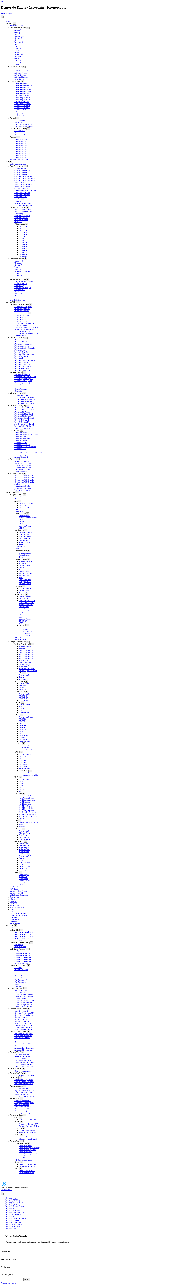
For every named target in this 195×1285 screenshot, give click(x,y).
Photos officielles (20, 83)
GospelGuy (18, 391)
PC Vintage (23, 609)
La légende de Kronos (18, 164)
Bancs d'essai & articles (22, 203)
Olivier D (17, 58)
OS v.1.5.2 (23, 253)
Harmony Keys (24, 538)
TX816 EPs (23, 621)
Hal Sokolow (19, 976)
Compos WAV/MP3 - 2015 (24, 476)
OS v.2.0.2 (23, 248)
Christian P (18, 38)
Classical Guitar (24, 833)
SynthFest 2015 (20, 116)
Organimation (24, 837)
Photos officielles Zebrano (23, 85)
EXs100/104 (23, 696)
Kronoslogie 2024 (20, 139)
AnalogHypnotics (25, 532)
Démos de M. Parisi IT (22, 412)
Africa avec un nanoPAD (23, 1036)
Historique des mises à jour (19, 159)
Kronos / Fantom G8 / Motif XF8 (26, 435)
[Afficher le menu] (2, 15)
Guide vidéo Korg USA (23, 934)
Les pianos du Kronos (22, 490)
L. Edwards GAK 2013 (22, 331)
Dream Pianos (24, 846)
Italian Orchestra (25, 663)
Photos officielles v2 (21, 87)
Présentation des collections (28, 823)
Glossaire (13, 921)
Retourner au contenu (8, 1283)
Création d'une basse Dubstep (29, 1126)
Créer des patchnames (27, 1166)
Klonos (12, 899)
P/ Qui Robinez (20, 75)
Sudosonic (18, 986)
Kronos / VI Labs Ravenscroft (25, 447)
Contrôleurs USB (20, 284)
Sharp (16, 549)
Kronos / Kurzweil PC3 (22, 439)
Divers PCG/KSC (20, 640)
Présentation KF (24, 779)
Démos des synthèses (22, 309)
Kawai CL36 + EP (25, 574)
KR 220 (26, 773)
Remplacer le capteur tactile (24, 1000)
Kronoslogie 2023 (20, 141)
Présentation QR (25, 844)
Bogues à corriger (20, 257)
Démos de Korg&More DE (24, 408)
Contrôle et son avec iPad (23, 1046)
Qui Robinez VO (20, 980)
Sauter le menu (6, 13)
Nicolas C (18, 56)
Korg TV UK (19, 387)
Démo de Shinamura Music (24, 354)
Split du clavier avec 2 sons (24, 1062)
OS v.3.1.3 (23, 226)
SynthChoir (23, 667)
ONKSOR (14, 903)
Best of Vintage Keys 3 (27, 654)
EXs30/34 (22, 721)
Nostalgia (22, 690)
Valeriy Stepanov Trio (22, 471)
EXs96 (21, 785)
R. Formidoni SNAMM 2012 (24, 323)
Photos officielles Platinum (23, 89)
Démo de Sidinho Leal (22, 370)
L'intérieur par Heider (22, 100)
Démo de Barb (19, 350)
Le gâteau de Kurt (20, 114)
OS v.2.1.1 (23, 240)
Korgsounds (23, 879)
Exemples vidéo (24, 741)
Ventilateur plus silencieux (23, 996)
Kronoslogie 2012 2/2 (22, 153)
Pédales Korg (19, 286)
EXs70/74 (22, 729)
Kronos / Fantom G (21, 432)
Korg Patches (19, 509)
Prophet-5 (22, 613)
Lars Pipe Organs (25, 526)
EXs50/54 (22, 756)
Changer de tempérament (28, 1139)
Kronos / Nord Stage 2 (22, 441)
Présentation (18, 945)
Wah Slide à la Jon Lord (27, 1120)
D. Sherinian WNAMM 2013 (25, 329)
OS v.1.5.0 (23, 255)
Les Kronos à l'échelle (22, 96)
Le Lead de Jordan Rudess (23, 1064)
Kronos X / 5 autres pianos (24, 451)
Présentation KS (24, 831)
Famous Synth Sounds (27, 601)
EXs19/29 (22, 719)
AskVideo (18, 968)
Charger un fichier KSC (22, 1023)
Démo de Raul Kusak (22, 364)
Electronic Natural (25, 862)
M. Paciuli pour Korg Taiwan (24, 383)
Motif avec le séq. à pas (22, 1111)
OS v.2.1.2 (23, 238)
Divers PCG (18, 637)
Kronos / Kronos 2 (21, 457)
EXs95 (21, 783)
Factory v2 (23, 505)
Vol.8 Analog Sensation (27, 812)
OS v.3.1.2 (23, 228)
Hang (21, 569)
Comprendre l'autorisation (23, 1015)
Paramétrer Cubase (25, 1146)
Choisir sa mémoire (21, 189)
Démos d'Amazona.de (22, 356)
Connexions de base (21, 1017)
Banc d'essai (23, 700)
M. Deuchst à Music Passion (24, 399)
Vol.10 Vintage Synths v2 (28, 816)
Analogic (22, 648)
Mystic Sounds (24, 555)
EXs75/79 (22, 731)
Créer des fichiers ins (26, 1173)
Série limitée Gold (20, 197)
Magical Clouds (24, 850)
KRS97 (21, 791)
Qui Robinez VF (20, 982)
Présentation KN (25, 796)
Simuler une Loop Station (23, 1080)
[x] (14, 1178)
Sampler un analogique (22, 1094)
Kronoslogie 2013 (20, 151)
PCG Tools (14, 889)
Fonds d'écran (15, 919)
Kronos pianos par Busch (23, 455)
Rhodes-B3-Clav (25, 615)
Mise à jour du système (22, 210)
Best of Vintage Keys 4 (27, 656)
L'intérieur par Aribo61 (22, 98)
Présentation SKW (25, 561)
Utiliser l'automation (21, 1105)
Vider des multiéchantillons (24, 1096)
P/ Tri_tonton (19, 79)
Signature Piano (24, 839)
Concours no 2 (19, 133)
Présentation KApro (26, 717)
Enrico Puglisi (24, 875)
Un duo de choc (20, 947)
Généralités (18, 265)
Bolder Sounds (19, 497)
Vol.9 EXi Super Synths (27, 814)
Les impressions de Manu (23, 205)
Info (24, 627)
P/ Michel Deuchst (21, 71)
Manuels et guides (20, 201)
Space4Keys (23, 883)
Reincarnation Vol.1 (26, 750)
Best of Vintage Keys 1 (27, 650)
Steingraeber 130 (25, 582)
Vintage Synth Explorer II (28, 671)
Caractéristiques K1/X (22, 170)
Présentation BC (25, 675)
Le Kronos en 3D (20, 110)
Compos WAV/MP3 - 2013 (24, 480)
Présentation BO (25, 694)
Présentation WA (25, 588)
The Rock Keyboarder (27, 669)
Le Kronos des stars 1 (22, 106)
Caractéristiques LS (21, 174)
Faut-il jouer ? (19, 122)
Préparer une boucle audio (23, 1092)
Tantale (21, 677)
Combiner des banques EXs (24, 1013)
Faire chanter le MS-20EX (28, 1132)
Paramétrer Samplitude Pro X (29, 1154)
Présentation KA (25, 754)
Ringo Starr (18, 62)
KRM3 (21, 781)
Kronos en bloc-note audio (23, 1050)
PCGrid (12, 909)
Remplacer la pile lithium (23, 1005)
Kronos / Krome (20, 437)
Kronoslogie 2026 (16, 26)
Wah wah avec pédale (22, 1056)
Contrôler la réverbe (26, 1137)
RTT (20, 617)
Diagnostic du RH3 (21, 990)
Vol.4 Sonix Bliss (25, 804)
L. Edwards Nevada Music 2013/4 (26, 333)
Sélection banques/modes (23, 1160)
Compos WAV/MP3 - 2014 (24, 478)
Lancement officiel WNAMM (25, 377)
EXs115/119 (23, 735)
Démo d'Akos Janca (21, 368)
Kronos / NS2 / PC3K (22, 445)
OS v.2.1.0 (23, 242)
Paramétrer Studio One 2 (28, 1156)
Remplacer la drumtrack (22, 1040)
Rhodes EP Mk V (29, 633)
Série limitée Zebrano (22, 193)
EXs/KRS (22, 818)
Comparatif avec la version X (24, 178)
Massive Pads (24, 852)
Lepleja (17, 484)
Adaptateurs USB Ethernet (24, 282)
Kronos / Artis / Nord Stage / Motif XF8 (28, 453)
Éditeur (17, 273)
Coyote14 (17, 40)
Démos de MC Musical (22, 342)
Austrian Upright (25, 590)
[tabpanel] (97, 1238)
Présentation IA (24, 704)
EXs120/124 (23, 737)
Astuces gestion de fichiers (23, 1029)
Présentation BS (24, 684)
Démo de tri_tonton (21, 340)
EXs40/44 (22, 725)
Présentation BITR (25, 646)
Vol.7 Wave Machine (26, 810)
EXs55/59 (22, 758)
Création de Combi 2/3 (22, 959)
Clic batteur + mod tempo (23, 1109)
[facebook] (3, 1178)
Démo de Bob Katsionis (23, 344)
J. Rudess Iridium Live (22, 465)
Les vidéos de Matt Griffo (23, 126)
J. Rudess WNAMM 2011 (23, 315)
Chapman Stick (24, 565)
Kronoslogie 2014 (20, 149)
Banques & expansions (22, 271)
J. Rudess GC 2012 (21, 321)
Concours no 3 (19, 131)
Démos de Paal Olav (21, 352)
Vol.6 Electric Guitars (26, 808)
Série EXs (22, 825)
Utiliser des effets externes (23, 1084)
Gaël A (17, 52)
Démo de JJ (18, 358)
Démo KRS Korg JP (21, 420)
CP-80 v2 (26, 629)
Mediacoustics (19, 511)
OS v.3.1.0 (23, 230)
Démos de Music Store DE (24, 410)
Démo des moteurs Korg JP (24, 418)
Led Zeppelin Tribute (22, 469)
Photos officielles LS (21, 94)
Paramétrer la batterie (21, 1054)
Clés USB (18, 292)
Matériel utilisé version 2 (23, 187)
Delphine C (18, 42)
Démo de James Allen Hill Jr (24, 360)
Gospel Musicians (20, 389)
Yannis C (17, 64)
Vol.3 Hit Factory (25, 802)
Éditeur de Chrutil (16, 893)
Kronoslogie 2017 (20, 143)
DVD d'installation (21, 220)
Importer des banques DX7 (28, 1124)
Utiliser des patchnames (27, 1164)
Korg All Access (20, 385)
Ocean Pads (23, 868)
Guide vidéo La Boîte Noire (24, 932)
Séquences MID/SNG (22, 486)
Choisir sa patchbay (21, 1019)
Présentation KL (25, 746)
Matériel (17, 267)
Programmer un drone (27, 1130)
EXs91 (21, 709)
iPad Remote (14, 897)
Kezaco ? (17, 30)
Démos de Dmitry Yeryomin (24, 348)
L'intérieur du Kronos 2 (22, 104)
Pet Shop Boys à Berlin (22, 463)
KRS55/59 (23, 766)
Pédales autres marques (22, 288)
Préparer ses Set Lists (22, 1038)
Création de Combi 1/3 (22, 957)
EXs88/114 (23, 733)
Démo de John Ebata (21, 362)
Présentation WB (25, 597)
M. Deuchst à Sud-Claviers (24, 403)
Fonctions (17, 269)
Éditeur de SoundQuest (18, 891)
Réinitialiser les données (23, 1027)
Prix (15, 277)
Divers (16, 296)
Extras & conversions (26, 503)
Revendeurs (18, 275)
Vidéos (16, 951)
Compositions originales (23, 307)
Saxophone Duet (25, 580)
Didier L (17, 44)
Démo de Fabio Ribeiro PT (24, 426)
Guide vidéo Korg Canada (23, 936)
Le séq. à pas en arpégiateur (24, 1113)
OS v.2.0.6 (23, 244)
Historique (18, 263)
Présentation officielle (22, 375)
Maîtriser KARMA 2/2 (22, 955)
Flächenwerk (23, 661)
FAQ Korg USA (20, 940)
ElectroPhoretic (24, 534)
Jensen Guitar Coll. (26, 605)
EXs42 (21, 524)
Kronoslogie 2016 (20, 145)
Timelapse (22, 679)
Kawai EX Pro (24, 576)
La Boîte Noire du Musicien (24, 397)
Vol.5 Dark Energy (25, 806)
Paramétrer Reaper (25, 1152)
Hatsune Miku (19, 54)
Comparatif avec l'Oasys (23, 176)
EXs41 (21, 522)
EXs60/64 (22, 760)
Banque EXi (23, 563)
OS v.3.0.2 (23, 236)
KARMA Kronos (16, 887)
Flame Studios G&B (26, 603)
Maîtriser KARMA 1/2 (22, 953)
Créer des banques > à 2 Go (24, 1090)
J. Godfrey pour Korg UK (23, 379)
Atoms (21, 858)
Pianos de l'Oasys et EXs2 (23, 1044)
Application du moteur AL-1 (24, 1066)
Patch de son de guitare (22, 1060)
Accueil (8, 21)
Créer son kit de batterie (22, 1101)
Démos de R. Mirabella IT (23, 414)
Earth (21, 860)
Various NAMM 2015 (22, 335)
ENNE (21, 864)
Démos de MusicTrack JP (23, 416)
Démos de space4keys (22, 346)
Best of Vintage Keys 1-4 (28, 658)
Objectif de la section (21, 1011)
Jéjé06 (16, 46)
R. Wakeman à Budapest (23, 467)
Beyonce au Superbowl (22, 461)
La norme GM (19, 1158)
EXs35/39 (22, 723)
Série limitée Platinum (22, 195)
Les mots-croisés (20, 120)
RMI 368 (22, 528)
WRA (21, 623)
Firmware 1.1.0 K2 (21, 218)
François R (18, 48)
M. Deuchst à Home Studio (24, 401)
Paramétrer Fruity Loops (27, 1150)
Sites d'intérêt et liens (17, 300)
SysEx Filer (14, 911)
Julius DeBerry (19, 978)
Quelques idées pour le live (24, 1042)
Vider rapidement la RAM (23, 1088)
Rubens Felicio (19, 546)
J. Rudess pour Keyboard (23, 381)
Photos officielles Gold (22, 91)
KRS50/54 (23, 764)
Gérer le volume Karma (22, 1071)
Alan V (17, 34)
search (26, 1279)
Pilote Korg (18, 214)
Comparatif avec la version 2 (24, 180)
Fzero (16, 50)
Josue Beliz (23, 877)
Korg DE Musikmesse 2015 (24, 428)
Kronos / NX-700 (20, 443)
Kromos (13, 901)
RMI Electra (27, 635)
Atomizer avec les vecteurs (24, 1082)
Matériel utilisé (19, 182)
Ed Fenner (18, 972)
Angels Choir (24, 540)
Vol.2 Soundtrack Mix (27, 800)
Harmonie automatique (22, 963)
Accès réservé (15, 923)
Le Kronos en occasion (18, 928)
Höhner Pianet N (25, 572)
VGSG (21, 885)
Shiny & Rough (24, 542)
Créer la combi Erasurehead (24, 1075)
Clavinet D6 (27, 631)
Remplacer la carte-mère (23, 1003)
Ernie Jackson (19, 974)
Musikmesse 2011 (20, 317)
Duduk (21, 567)
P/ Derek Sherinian (21, 77)
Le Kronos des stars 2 (22, 108)
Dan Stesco (18, 499)
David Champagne (21, 970)
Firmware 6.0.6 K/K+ (22, 216)
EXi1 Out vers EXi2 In (22, 1058)
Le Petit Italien (24, 607)
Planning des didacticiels (23, 124)
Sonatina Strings (25, 619)
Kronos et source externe (23, 1025)
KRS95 (21, 787)
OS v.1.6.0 (23, 250)
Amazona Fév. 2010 (30, 775)
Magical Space (24, 848)
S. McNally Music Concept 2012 (26, 327)
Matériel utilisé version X (23, 185)
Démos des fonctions (21, 311)
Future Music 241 (20, 112)
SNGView (13, 917)
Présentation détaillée (21, 168)
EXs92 (21, 711)
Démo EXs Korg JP (21, 422)
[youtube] (9, 1178)
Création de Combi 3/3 (22, 961)
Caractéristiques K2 (21, 172)
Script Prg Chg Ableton (18, 915)
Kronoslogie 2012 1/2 (22, 155)
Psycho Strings (24, 665)
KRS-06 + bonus (25, 507)
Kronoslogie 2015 (20, 147)
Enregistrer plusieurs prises (24, 1103)
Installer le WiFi (20, 998)
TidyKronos (14, 905)
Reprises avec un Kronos (23, 488)
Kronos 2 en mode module (23, 1007)
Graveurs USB (19, 290)
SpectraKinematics (25, 536)
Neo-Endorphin (24, 866)
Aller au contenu (7, 2)
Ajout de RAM (19, 992)
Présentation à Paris (21, 395)
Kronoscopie (19, 261)
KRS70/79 (23, 739)
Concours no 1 (19, 135)
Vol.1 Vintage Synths (26, 798)
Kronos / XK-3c (20, 449)
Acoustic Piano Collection (28, 518)
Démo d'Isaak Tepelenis (22, 366)
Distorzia (22, 688)
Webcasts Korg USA (21, 938)
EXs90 (21, 707)
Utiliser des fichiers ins (27, 1171)
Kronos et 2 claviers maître (24, 1048)
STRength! (23, 544)
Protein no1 (23, 870)
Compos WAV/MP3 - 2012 (24, 482)
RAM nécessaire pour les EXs (25, 191)
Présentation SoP (25, 553)
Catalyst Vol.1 (24, 748)
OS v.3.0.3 (23, 234)
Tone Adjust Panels (17, 907)
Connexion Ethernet (21, 1021)
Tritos (21, 557)
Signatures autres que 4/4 (23, 1107)
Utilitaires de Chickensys (19, 895)
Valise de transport (21, 294)
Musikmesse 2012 (20, 319)
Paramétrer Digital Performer (29, 1148)
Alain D (17, 32)
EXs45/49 (22, 727)
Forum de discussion (17, 298)
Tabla (21, 578)
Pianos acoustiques (25, 611)
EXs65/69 (22, 762)
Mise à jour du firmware (23, 212)
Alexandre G (19, 36)
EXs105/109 (23, 698)
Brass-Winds (23, 599)
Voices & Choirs (25, 584)
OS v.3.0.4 (23, 232)
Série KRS (23, 827)
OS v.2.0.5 (23, 246)
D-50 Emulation (24, 713)
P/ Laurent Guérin (20, 73)
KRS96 (21, 789)
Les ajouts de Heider (21, 102)
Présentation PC (24, 516)
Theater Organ (24, 592)
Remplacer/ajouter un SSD (24, 994)
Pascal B (17, 60)
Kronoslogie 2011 (20, 157)
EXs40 (21, 520)
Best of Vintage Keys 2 (27, 652)
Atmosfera (22, 686)
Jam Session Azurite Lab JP (24, 424)
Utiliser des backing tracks (23, 1034)
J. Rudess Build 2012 (22, 325)
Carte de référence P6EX (19, 913)
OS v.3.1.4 (18, 222)
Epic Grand (23, 835)
